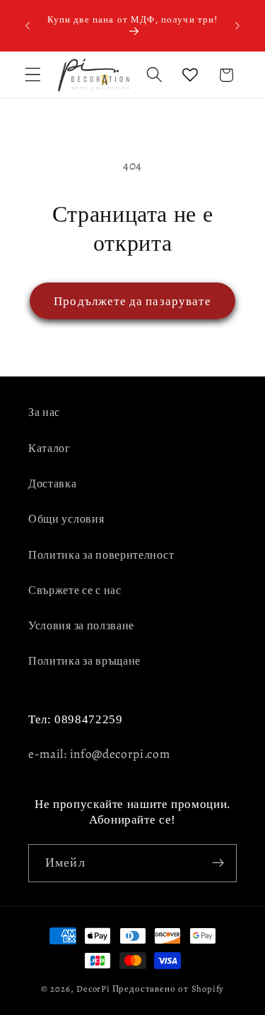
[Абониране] (218, 863)
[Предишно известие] (27, 25)
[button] (33, 75)
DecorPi (93, 989)
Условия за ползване (81, 626)
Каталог (49, 448)
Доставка (52, 484)
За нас (44, 412)
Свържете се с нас (75, 590)
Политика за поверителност (101, 555)
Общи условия (66, 519)
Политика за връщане (84, 661)
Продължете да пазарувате (132, 300)
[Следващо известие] (237, 25)
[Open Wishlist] (190, 75)
